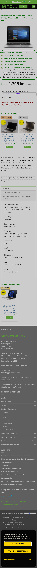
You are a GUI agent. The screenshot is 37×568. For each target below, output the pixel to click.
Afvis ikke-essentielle (18, 551)
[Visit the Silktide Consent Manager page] (30, 560)
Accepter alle (17, 544)
